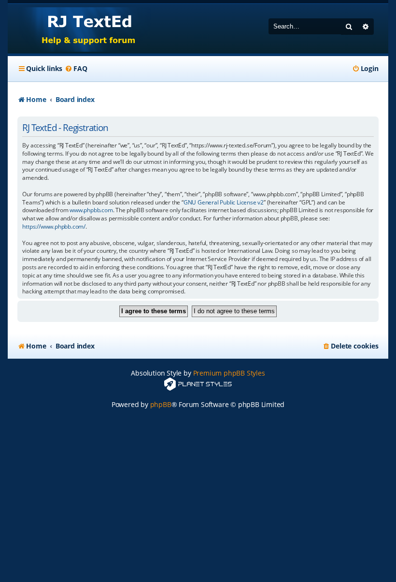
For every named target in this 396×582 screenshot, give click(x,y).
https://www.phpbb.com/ (53, 227)
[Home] (79, 29)
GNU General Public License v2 (224, 202)
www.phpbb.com (91, 210)
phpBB (160, 404)
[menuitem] (76, 68)
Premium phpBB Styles (229, 373)
